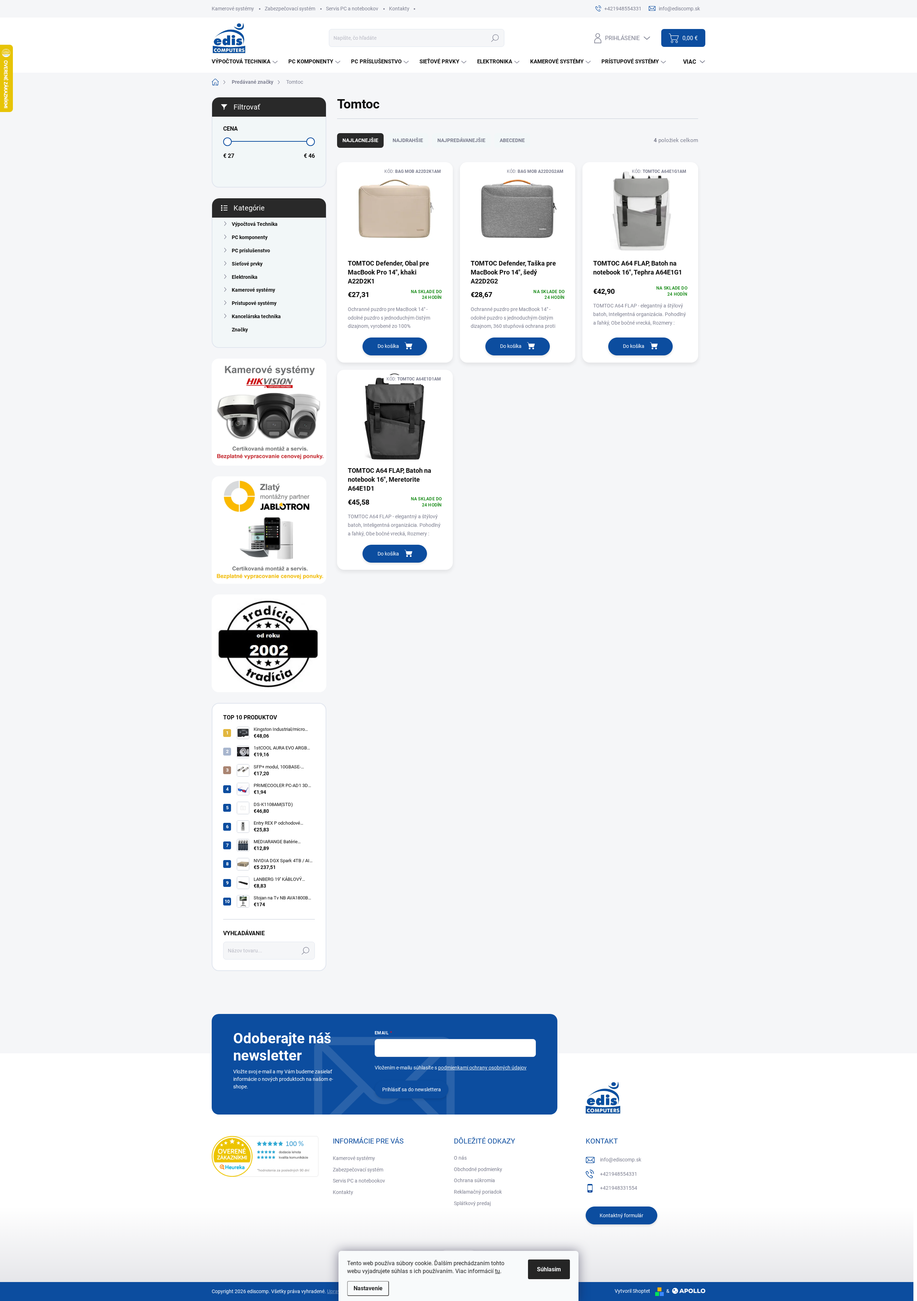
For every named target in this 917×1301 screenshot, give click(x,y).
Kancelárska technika (256, 316)
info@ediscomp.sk (620, 1159)
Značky (240, 329)
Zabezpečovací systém (290, 8)
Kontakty (399, 8)
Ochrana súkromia (474, 1180)
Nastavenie (368, 1288)
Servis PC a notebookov (352, 8)
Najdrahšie (408, 140)
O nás (460, 1158)
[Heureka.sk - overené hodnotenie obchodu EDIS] (265, 1156)
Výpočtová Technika (255, 224)
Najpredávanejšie (461, 140)
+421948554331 (618, 1174)
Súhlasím (549, 1269)
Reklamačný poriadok (478, 1192)
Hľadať (495, 38)
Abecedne (512, 140)
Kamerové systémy (233, 8)
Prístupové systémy (254, 303)
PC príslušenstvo (251, 250)
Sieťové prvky (247, 264)
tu (497, 1271)
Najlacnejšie (360, 140)
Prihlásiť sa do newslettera (411, 1089)
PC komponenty (250, 237)
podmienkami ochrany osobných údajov (482, 1068)
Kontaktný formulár (621, 1215)
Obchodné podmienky (478, 1169)
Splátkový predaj (472, 1203)
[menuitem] (245, 61)
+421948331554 (618, 1188)
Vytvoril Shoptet (632, 1291)
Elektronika (245, 277)
